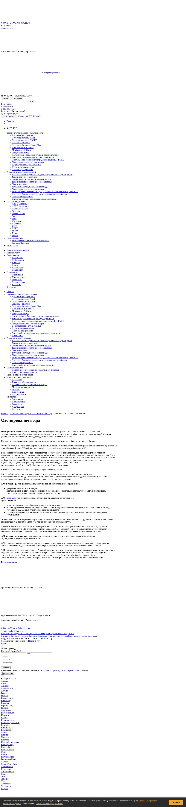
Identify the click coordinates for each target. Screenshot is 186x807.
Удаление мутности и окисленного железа (31, 179)
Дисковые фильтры (10, 636)
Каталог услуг (13, 253)
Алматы (5, 686)
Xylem (15, 233)
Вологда (5, 703)
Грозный (5, 708)
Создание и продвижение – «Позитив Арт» (21, 641)
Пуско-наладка (19, 394)
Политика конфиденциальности (16, 633)
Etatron (15, 235)
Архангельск (7, 28)
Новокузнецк (7, 744)
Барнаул (4, 693)
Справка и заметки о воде (40, 413)
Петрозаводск (7, 757)
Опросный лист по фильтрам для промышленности (36, 333)
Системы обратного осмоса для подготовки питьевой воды (39, 194)
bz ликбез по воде (18, 413)
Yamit (14, 216)
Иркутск (5, 715)
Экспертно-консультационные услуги (29, 384)
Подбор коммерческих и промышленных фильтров (35, 370)
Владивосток (7, 698)
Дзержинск (6, 710)
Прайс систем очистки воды (20, 375)
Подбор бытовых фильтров (24, 372)
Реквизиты (17, 279)
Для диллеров (18, 282)
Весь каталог (13, 245)
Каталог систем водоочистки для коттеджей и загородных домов (42, 174)
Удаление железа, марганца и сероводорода (32, 182)
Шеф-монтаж (18, 392)
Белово (4, 695)
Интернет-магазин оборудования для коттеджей (34, 199)
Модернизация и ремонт (23, 387)
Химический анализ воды (24, 382)
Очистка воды (9, 498)
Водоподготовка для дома (19, 338)
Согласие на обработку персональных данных (52, 633)
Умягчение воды (19, 184)
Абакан (4, 681)
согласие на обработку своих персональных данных (64, 670)
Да (2, 114)
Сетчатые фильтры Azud (23, 138)
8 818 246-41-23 (22, 23)
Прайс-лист (17, 270)
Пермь (4, 754)
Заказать (6, 668)
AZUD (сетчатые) (20, 206)
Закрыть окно (7, 673)
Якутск (4, 788)
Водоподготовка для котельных (26, 164)
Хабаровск (6, 784)
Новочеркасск (7, 749)
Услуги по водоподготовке (19, 377)
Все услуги (17, 379)
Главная (10, 121)
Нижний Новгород (10, 742)
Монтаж (16, 389)
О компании (17, 275)
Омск (3, 752)
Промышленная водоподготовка (22, 294)
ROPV (15, 228)
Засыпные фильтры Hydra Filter (26, 145)
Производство (18, 277)
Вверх (4, 643)
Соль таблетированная (22, 196)
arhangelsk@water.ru (51, 72)
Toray (14, 218)
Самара (4, 762)
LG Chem (16, 221)
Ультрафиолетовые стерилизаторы (28, 162)
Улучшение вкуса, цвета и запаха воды (30, 187)
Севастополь (7, 769)
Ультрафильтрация (20, 152)
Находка (5, 740)
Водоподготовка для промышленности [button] (25, 133)
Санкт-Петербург (9, 764)
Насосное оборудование (23, 167)
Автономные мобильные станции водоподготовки (35, 155)
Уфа (3, 781)
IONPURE (17, 223)
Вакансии (16, 284)
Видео (15, 265)
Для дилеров (18, 267)
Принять (176, 802)
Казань (4, 717)
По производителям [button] (16, 201)
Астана (4, 691)
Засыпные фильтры (21, 142)
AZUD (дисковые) (20, 204)
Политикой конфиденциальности (49, 804)
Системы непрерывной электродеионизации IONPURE (38, 160)
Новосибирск (7, 747)
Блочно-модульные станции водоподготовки (33, 157)
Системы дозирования (22, 169)
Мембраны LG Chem (21, 150)
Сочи (3, 774)
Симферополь (7, 771)
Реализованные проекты (18, 250)
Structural (16, 211)
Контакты (11, 287)
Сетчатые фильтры (28, 636)
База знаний (17, 257)
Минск (4, 732)
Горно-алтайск (8, 705)
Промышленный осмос (22, 147)
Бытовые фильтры (20, 243)
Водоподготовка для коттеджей (82, 636)
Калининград (7, 720)
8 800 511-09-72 (8, 23)
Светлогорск (7, 766)
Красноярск (6, 730)
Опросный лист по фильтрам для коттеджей (32, 365)
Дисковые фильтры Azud (23, 135)
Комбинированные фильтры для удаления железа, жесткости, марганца (45, 191)
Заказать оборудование (12, 98)
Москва (4, 735)
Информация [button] (13, 255)
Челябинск (6, 786)
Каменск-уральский (10, 722)
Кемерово (5, 725)
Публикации (18, 260)
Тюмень (4, 779)
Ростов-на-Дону (8, 759)
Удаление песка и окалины (24, 177)
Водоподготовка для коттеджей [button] (21, 172)
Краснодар (6, 727)
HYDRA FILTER (20, 209)
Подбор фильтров (15, 367)
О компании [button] (12, 272)
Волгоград (6, 700)
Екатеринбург (7, 713)
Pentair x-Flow (18, 213)
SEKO (15, 231)
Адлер (4, 683)
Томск (4, 776)
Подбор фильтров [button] (15, 238)
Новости (16, 262)
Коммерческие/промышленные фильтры (30, 240)
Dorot (14, 226)
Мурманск (6, 737)
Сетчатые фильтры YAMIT (24, 140)
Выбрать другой (11, 114)
